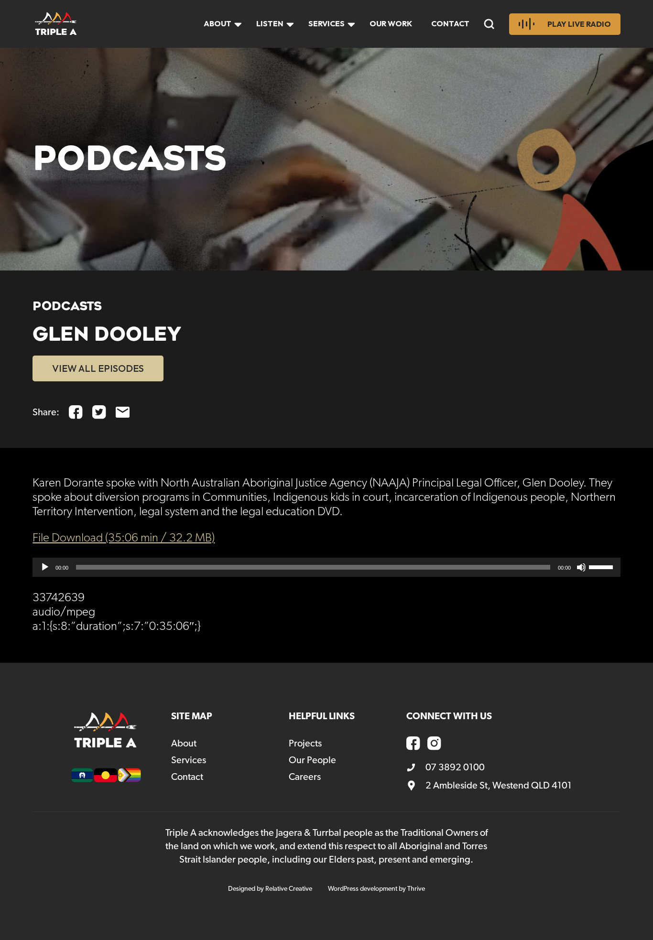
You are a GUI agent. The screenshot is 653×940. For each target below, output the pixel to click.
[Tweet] (99, 412)
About (217, 23)
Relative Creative (288, 889)
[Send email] (123, 412)
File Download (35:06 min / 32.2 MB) (124, 538)
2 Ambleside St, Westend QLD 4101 (498, 785)
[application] (326, 567)
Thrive (416, 889)
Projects (305, 743)
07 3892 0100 (455, 767)
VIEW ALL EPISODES (98, 368)
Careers (305, 777)
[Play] (45, 567)
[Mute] (581, 567)
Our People (312, 760)
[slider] (602, 566)
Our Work (391, 23)
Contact (450, 23)
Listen (269, 23)
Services (326, 23)
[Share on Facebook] (76, 412)
